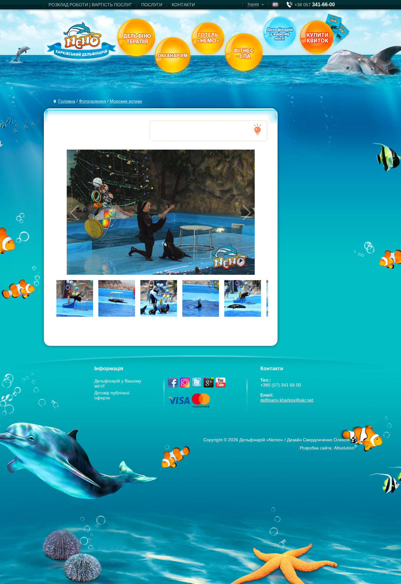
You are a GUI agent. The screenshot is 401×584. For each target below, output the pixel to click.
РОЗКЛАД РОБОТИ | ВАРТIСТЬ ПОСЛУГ (90, 4)
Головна (66, 101)
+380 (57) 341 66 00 (280, 384)
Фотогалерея (92, 101)
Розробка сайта (315, 447)
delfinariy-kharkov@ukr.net (286, 399)
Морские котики (126, 101)
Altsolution (344, 447)
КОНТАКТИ (183, 4)
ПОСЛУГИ (151, 4)
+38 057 (314, 4)
